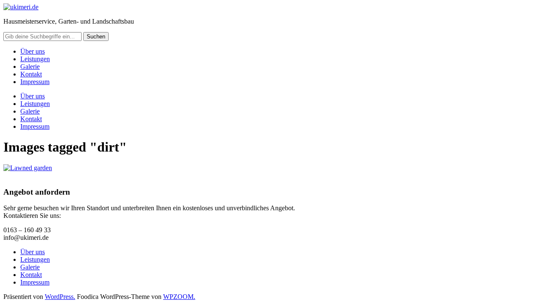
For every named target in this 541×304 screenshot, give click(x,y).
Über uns (32, 51)
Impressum (34, 81)
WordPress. (60, 296)
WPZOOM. (179, 296)
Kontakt (31, 74)
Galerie (30, 66)
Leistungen (35, 58)
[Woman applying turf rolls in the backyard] (27, 167)
